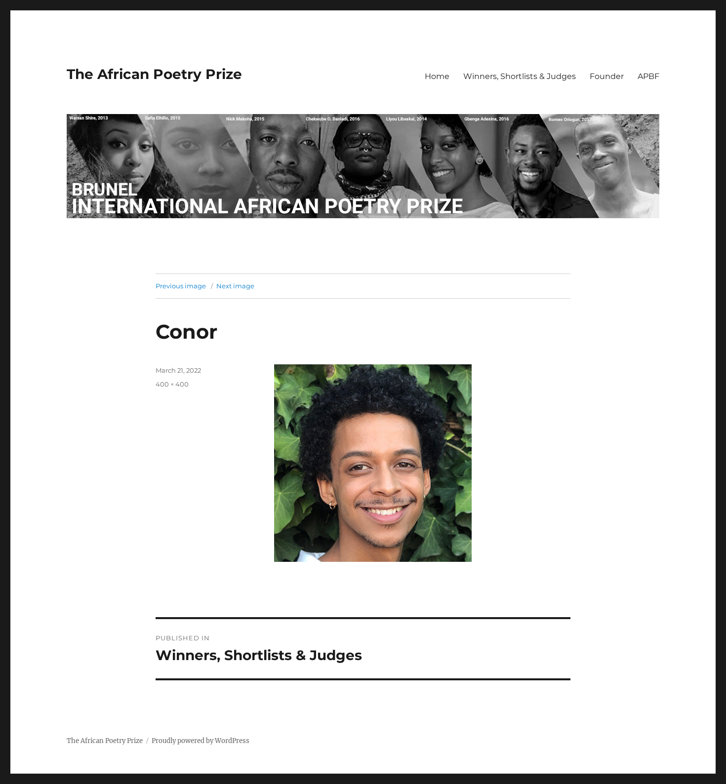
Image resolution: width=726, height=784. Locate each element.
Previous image (181, 286)
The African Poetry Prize (154, 74)
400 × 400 (172, 384)
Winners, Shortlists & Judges (519, 76)
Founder (607, 76)
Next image (235, 286)
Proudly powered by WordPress (200, 741)
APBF (648, 76)
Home (437, 76)
